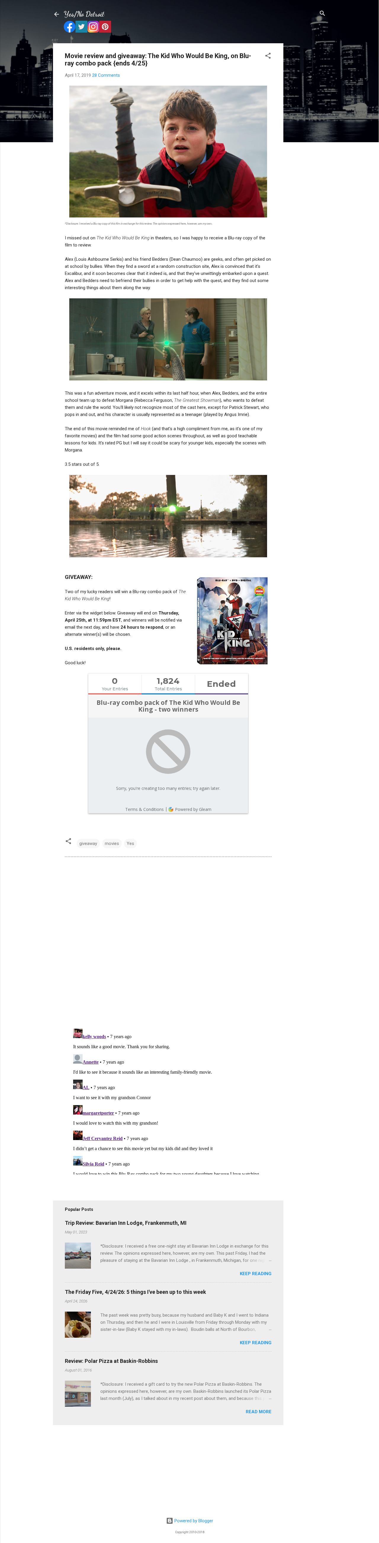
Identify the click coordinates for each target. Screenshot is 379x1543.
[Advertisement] (307, 132)
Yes (130, 843)
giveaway (88, 843)
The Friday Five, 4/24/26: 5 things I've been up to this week (135, 1292)
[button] (268, 56)
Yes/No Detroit (84, 14)
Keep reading (256, 1273)
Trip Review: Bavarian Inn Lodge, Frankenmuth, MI (126, 1223)
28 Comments (106, 75)
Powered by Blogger (193, 1520)
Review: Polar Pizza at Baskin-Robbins (111, 1361)
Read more (259, 1411)
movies (112, 843)
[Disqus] (168, 942)
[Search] (322, 13)
